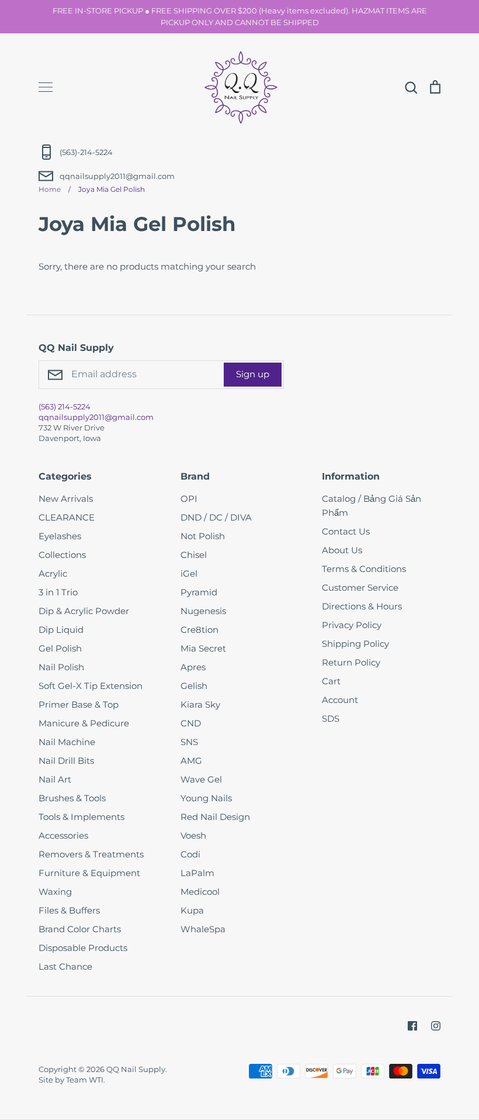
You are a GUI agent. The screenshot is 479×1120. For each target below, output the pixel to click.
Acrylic (53, 573)
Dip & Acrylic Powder (84, 610)
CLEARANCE (67, 517)
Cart (331, 681)
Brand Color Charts (80, 929)
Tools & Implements (81, 816)
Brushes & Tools (72, 798)
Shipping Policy (355, 643)
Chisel (194, 554)
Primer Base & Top (79, 704)
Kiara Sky (200, 704)
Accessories (63, 835)
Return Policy (351, 662)
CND (191, 723)
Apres (193, 667)
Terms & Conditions (364, 568)
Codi (190, 854)
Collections (62, 554)
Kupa (192, 910)
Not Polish (203, 536)
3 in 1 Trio (58, 592)
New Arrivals (66, 498)
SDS (330, 718)
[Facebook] (412, 1026)
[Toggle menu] (45, 87)
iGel (189, 573)
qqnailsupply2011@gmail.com (96, 417)
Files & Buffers (69, 910)
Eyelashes (60, 536)
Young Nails (206, 798)
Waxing (55, 891)
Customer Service (360, 587)
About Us (342, 550)
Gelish (194, 685)
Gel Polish (60, 648)
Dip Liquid (61, 629)
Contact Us (346, 531)
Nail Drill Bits (66, 760)
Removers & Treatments (91, 854)
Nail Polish (61, 667)
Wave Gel (201, 779)
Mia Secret (203, 648)
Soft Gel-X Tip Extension (91, 685)
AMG (191, 760)
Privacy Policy (351, 624)
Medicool (200, 891)
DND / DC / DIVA (216, 517)
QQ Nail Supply (135, 1069)
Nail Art (55, 779)
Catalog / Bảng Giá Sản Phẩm (371, 505)
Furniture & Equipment (89, 872)
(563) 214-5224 (65, 406)
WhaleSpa (203, 929)
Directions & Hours (362, 606)
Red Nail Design (215, 816)
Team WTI (84, 1079)
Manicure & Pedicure (84, 723)
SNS (189, 741)
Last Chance (65, 966)
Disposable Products (83, 947)
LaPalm (197, 872)
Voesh (193, 835)
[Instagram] (435, 1026)
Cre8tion (199, 629)
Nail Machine (67, 741)
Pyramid (199, 592)
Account (340, 699)
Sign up (252, 374)
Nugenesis (203, 610)
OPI (189, 498)
